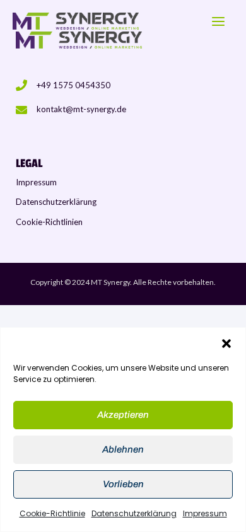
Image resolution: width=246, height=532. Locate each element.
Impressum (205, 513)
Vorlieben (123, 484)
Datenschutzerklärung (134, 513)
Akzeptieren (123, 415)
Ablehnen (123, 449)
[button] (226, 343)
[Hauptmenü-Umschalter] (218, 21)
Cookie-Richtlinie (52, 513)
